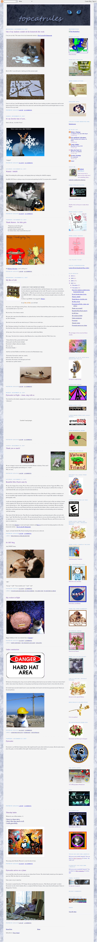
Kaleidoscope (72, 124)
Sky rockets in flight (13, 597)
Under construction (12, 649)
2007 (72, 283)
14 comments (28, 439)
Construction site (17, 732)
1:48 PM (21, 805)
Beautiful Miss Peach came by (16, 482)
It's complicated (74, 157)
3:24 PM (21, 473)
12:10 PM (21, 588)
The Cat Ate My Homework (45, 35)
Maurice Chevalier (12, 268)
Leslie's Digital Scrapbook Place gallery (79, 268)
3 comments (27, 473)
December (75, 285)
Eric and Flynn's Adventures (78, 137)
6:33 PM (21, 533)
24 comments (29, 162)
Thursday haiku (11, 812)
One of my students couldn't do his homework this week (25, 32)
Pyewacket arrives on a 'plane (16, 870)
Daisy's (38, 525)
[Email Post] (32, 110)
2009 (72, 278)
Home (38, 929)
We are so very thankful (76, 151)
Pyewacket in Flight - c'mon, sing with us (20, 395)
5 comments (28, 588)
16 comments (28, 271)
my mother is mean (50, 590)
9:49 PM (21, 110)
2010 (72, 276)
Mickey (43, 299)
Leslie (82, 169)
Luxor (72, 161)
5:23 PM (21, 439)
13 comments (28, 386)
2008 (72, 281)
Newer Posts (9, 929)
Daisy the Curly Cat (76, 150)
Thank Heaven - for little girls (16, 222)
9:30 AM (21, 922)
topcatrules (35, 732)
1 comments (27, 922)
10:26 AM (21, 863)
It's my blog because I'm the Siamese (22, 590)
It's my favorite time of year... (16, 119)
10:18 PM (21, 162)
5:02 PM (21, 386)
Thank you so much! (13, 448)
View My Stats (72, 912)
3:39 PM (21, 271)
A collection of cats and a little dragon (79, 133)
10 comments (29, 863)
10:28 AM (21, 213)
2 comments (27, 533)
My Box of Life (11, 280)
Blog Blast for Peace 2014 (77, 146)
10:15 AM (21, 730)
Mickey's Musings (75, 132)
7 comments (27, 805)
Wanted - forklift (11, 171)
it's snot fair (39, 590)
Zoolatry (17, 525)
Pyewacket (27, 732)
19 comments (28, 110)
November (75, 288)
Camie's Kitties (75, 144)
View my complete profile (77, 179)
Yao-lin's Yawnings (76, 155)
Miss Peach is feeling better (20, 535)
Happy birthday (16, 642)
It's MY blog (10, 542)
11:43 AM (21, 640)
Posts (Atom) (16, 933)
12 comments (29, 213)
